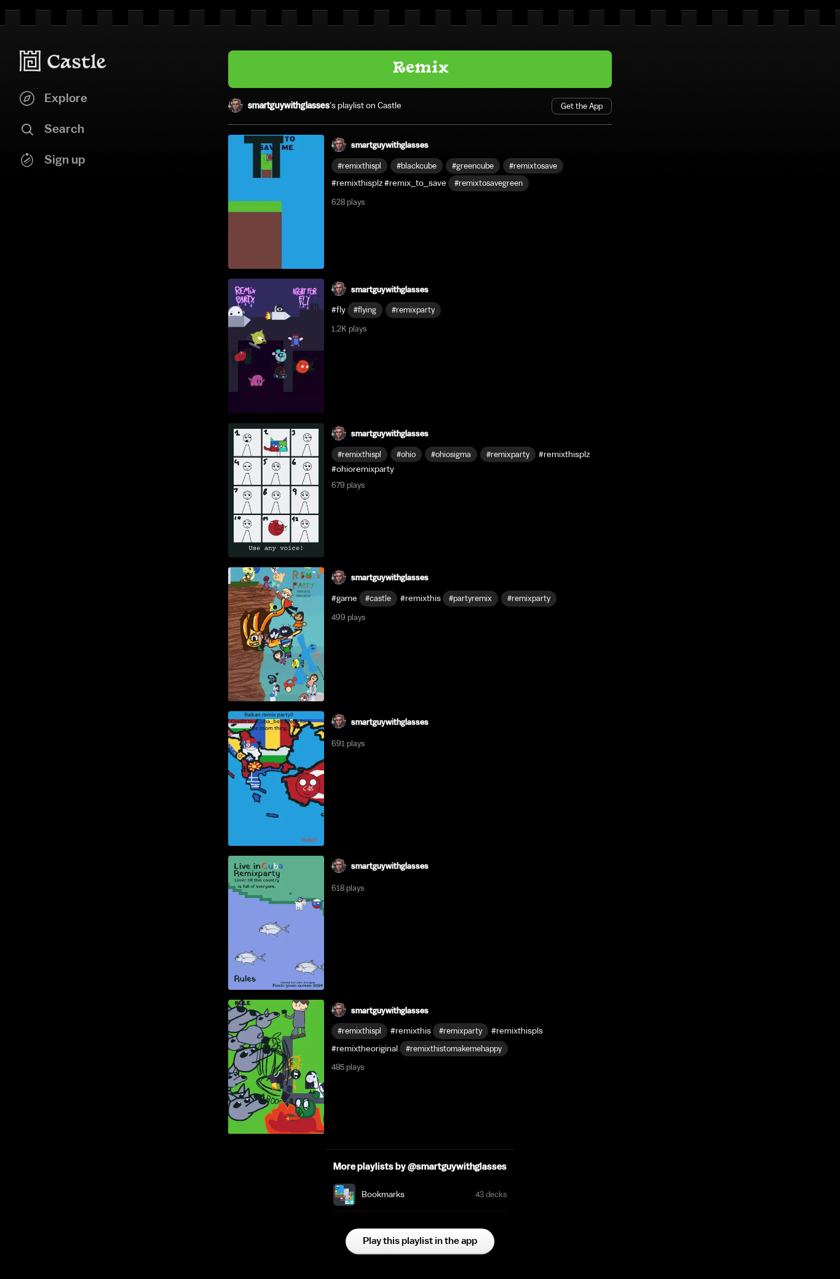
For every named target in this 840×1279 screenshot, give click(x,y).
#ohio (406, 454)
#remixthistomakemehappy (454, 1049)
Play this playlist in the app (420, 1241)
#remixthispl (359, 166)
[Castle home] (63, 60)
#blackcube (417, 166)
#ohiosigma (451, 454)
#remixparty (413, 310)
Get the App (582, 106)
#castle (378, 598)
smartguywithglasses (289, 106)
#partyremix (470, 598)
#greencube (473, 166)
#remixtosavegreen (488, 183)
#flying (365, 310)
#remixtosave (533, 166)
